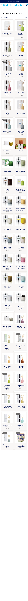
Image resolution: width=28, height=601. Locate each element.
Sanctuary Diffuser (7, 33)
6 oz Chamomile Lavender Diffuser (20, 407)
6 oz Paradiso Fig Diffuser (20, 346)
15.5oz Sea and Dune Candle (7, 248)
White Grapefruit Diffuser (20, 54)
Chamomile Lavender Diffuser (20, 112)
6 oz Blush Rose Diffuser (21, 386)
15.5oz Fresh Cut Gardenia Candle (20, 170)
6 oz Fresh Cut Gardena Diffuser (7, 407)
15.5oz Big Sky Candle (7, 190)
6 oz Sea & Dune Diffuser (7, 445)
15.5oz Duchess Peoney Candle (20, 267)
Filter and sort (5, 17)
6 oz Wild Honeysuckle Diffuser (7, 347)
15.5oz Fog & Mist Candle (7, 267)
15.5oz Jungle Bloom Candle (7, 170)
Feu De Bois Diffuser (21, 93)
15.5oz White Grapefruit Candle (20, 228)
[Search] (24, 5)
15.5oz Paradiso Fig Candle (7, 326)
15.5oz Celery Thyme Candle (7, 228)
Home (2, 9)
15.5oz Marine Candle (20, 286)
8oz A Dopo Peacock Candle (21, 445)
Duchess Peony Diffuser (7, 93)
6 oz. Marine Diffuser (20, 426)
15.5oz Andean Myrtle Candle (7, 151)
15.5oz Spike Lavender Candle (7, 209)
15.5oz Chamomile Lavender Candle (20, 209)
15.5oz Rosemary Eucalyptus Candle (21, 190)
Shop (6, 9)
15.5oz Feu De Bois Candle (20, 248)
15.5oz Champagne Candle (21, 307)
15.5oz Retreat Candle (20, 151)
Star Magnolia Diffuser (7, 74)
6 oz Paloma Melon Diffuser (7, 366)
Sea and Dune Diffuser (20, 132)
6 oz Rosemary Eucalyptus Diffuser (7, 387)
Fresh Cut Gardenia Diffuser (7, 54)
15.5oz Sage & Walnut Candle (7, 286)
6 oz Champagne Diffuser (7, 426)
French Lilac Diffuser (21, 74)
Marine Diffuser (7, 131)
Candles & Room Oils (12, 9)
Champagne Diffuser (7, 112)
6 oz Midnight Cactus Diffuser (21, 326)
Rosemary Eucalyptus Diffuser (21, 35)
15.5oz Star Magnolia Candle (7, 306)
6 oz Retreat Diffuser (21, 366)
